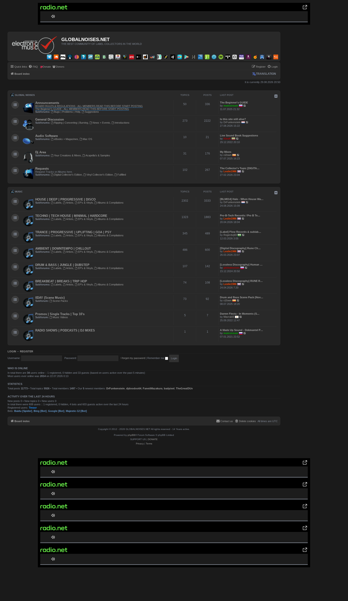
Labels (58, 202)
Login (12, 351)
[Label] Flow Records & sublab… (240, 231)
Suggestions (92, 111)
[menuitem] (33, 67)
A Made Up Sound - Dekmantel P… (241, 330)
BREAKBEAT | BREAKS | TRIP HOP (61, 281)
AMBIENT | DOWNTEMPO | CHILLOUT (63, 248)
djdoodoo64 (133, 388)
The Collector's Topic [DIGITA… (239, 168)
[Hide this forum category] (276, 96)
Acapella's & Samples (97, 155)
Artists (69, 202)
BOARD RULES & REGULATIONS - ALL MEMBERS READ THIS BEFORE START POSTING (89, 106)
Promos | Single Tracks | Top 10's (60, 314)
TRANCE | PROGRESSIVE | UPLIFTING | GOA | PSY (73, 232)
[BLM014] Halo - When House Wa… (241, 199)
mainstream (230, 105)
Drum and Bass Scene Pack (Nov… (241, 297)
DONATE (153, 439)
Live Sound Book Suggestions (239, 135)
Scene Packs (60, 300)
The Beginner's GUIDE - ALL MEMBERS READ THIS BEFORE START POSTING (82, 108)
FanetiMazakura (152, 388)
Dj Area (40, 152)
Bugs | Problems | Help (67, 111)
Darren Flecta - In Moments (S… (239, 313)
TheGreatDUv (184, 388)
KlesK (227, 138)
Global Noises (25, 95)
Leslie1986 (229, 171)
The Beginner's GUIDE (234, 102)
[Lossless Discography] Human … (241, 264)
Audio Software (46, 136)
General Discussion (49, 119)
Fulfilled (121, 174)
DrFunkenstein (232, 122)
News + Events (101, 122)
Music (18, 191)
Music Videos (60, 317)
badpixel (169, 388)
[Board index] (35, 44)
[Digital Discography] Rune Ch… (240, 248)
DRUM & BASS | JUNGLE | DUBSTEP (62, 265)
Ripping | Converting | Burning (71, 122)
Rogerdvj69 (230, 234)
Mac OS (87, 139)
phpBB (131, 435)
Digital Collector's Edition (68, 174)
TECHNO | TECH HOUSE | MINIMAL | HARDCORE (71, 216)
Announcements (47, 103)
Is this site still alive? (233, 119)
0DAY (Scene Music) (50, 297)
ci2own (227, 155)
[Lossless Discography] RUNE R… (241, 281)
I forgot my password (133, 358)
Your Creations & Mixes (67, 155)
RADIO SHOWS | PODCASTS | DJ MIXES (65, 330)
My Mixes (225, 151)
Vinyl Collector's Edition (99, 174)
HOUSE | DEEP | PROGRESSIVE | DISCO (65, 199)
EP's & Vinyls (85, 202)
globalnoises (231, 267)
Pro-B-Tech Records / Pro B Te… (240, 215)
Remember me (156, 358)
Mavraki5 (228, 316)
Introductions (122, 122)
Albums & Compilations (110, 202)
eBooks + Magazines (66, 139)
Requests (42, 168)
